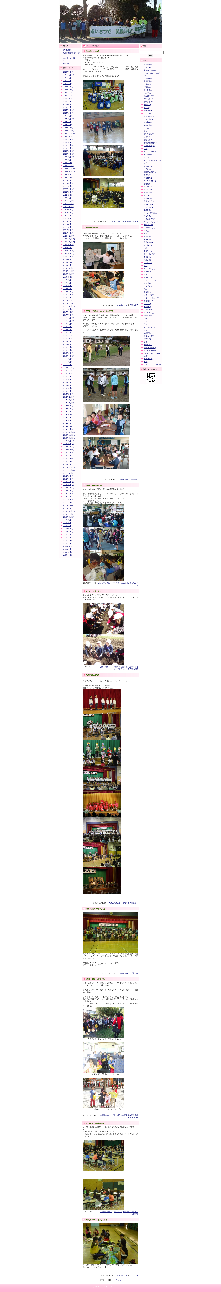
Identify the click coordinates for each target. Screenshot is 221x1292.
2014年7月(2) (68, 411)
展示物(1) (147, 307)
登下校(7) (147, 272)
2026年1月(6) (68, 90)
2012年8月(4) (68, 479)
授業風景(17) (148, 236)
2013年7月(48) (68, 447)
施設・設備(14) (149, 269)
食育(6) (146, 324)
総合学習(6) (148, 315)
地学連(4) (147, 105)
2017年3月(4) (68, 327)
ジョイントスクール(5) (152, 365)
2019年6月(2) (68, 286)
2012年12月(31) (69, 467)
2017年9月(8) (68, 309)
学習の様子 (116, 583)
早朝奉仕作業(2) (150, 70)
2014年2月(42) (68, 426)
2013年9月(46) (68, 441)
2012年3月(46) (68, 493)
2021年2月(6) (68, 230)
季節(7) (146, 231)
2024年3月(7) (68, 122)
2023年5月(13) (68, 151)
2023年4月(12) (68, 154)
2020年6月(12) (68, 254)
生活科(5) (147, 169)
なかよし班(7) (149, 321)
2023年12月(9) (68, 131)
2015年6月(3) (68, 385)
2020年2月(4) (68, 262)
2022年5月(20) (68, 186)
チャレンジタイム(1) (151, 222)
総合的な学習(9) (150, 348)
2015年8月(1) (68, 379)
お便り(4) (147, 239)
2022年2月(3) (68, 195)
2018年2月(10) (68, 294)
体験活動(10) (148, 99)
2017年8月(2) (68, 312)
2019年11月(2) (68, 271)
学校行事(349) (149, 102)
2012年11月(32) (69, 470)
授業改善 (134, 221)
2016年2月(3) (68, 362)
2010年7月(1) (68, 526)
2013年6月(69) (68, 450)
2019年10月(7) (68, 274)
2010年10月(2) (68, 517)
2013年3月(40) (68, 458)
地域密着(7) (148, 333)
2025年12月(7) (68, 92)
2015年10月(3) (68, 373)
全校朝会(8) (148, 198)
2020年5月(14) (68, 256)
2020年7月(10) (68, 251)
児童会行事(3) (149, 295)
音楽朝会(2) (148, 178)
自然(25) (147, 175)
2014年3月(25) (68, 423)
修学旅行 (66, 63)
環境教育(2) (148, 210)
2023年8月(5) (68, 142)
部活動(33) (148, 166)
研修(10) (147, 137)
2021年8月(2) (68, 213)
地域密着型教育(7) (150, 143)
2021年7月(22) (68, 215)
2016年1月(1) (68, 365)
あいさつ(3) (148, 190)
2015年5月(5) (68, 388)
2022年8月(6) (68, 177)
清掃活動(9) (148, 140)
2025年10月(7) (68, 98)
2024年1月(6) (68, 128)
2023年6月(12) (68, 148)
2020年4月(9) (68, 259)
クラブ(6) (147, 113)
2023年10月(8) (68, 136)
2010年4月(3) (68, 534)
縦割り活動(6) (149, 134)
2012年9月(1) (68, 476)
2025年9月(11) (68, 101)
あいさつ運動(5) (150, 151)
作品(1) (146, 248)
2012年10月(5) (68, 473)
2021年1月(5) (68, 233)
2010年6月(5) (68, 529)
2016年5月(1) (68, 353)
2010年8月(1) (68, 523)
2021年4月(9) (68, 224)
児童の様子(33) (149, 219)
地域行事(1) (148, 345)
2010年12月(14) (69, 511)
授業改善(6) (148, 192)
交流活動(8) (148, 64)
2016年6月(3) (68, 350)
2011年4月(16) (68, 499)
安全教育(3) (148, 90)
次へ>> (120, 1280)
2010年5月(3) (68, 532)
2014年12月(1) (68, 397)
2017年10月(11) (69, 306)
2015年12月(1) (68, 368)
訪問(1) (146, 318)
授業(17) (147, 289)
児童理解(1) (148, 283)
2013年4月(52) (68, 455)
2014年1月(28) (68, 429)
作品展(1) (147, 93)
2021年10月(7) (68, 207)
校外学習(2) (148, 84)
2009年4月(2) (68, 555)
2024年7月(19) (68, 119)
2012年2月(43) (68, 496)
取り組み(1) (148, 292)
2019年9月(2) (68, 277)
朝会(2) (146, 131)
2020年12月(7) (68, 236)
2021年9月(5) (68, 210)
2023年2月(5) (68, 160)
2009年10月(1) (68, 546)
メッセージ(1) (149, 313)
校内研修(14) (148, 207)
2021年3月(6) (68, 227)
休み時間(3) (148, 125)
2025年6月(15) (68, 110)
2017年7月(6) (68, 315)
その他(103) (148, 187)
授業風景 (134, 1212)
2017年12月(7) (68, 300)
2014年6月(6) (68, 414)
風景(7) (146, 266)
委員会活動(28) (149, 146)
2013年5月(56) (68, 452)
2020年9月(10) (68, 245)
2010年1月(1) (68, 543)
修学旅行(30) (148, 225)
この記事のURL (114, 221)
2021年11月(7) (68, 204)
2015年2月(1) (68, 394)
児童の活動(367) (150, 116)
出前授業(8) (148, 81)
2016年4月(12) (68, 356)
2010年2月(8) (68, 540)
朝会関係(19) (148, 301)
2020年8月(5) (68, 248)
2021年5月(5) (68, 221)
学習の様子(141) (150, 201)
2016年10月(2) (68, 338)
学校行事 (117, 667)
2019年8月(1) (68, 280)
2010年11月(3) (68, 514)
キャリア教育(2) (150, 181)
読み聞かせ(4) (149, 96)
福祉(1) (146, 274)
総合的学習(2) (149, 359)
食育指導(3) (148, 78)
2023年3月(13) (68, 157)
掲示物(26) (148, 245)
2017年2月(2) (68, 330)
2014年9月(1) (68, 406)
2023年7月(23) (68, 145)
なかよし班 (125, 669)
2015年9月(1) (68, 376)
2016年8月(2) (68, 344)
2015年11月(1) (68, 370)
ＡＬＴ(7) (147, 216)
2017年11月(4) (68, 303)
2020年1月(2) (68, 265)
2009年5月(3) (68, 552)
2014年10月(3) (68, 403)
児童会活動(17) (149, 228)
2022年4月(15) (68, 189)
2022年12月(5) (68, 166)
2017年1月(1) (68, 332)
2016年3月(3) (68, 359)
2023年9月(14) (68, 139)
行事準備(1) (148, 87)
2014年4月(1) (68, 420)
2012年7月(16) (68, 482)
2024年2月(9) (68, 125)
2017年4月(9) (68, 324)
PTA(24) (147, 108)
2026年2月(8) (68, 87)
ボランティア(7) (150, 280)
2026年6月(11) (68, 75)
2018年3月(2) (68, 292)
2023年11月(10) (69, 133)
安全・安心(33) (149, 254)
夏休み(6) (147, 257)
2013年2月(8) (68, 461)
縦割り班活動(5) (150, 351)
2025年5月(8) (68, 113)
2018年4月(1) (68, 289)
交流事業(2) (148, 310)
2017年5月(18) (68, 321)
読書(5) (146, 342)
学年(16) (147, 157)
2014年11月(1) (68, 400)
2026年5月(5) (68, 78)
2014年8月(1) (68, 409)
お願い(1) (147, 260)
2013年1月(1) (68, 464)
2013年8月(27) (68, 444)
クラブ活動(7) (149, 286)
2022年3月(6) (68, 192)
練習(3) (146, 163)
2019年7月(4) (68, 283)
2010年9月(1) (68, 520)
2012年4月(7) (68, 491)
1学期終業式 (67, 50)
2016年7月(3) (68, 347)
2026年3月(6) (68, 84)
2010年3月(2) (68, 537)
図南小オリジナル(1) (151, 327)
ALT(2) (146, 128)
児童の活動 (134, 669)
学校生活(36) (148, 242)
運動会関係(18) (149, 154)
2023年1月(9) (68, 163)
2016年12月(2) (68, 335)
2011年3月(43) (68, 502)
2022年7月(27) (68, 180)
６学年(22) (148, 277)
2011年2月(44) (68, 505)
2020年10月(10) (69, 242)
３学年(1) (147, 339)
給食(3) (146, 330)
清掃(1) (146, 149)
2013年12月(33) (69, 432)
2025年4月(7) (68, 116)
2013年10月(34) (69, 438)
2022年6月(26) (68, 183)
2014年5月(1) (68, 417)
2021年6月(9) (68, 218)
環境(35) (147, 233)
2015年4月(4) (68, 391)
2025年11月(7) (68, 95)
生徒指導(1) (148, 184)
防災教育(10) (148, 119)
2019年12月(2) (68, 268)
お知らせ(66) (148, 204)
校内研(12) (148, 263)
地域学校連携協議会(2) (152, 160)
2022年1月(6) (68, 198)
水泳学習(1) (148, 67)
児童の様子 (127, 221)
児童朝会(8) (148, 122)
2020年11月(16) (69, 239)
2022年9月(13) (68, 174)
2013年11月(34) (69, 435)
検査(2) (146, 362)
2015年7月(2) (68, 382)
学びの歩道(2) (149, 336)
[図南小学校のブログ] (110, 42)
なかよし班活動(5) (150, 213)
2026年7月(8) (68, 72)
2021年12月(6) (68, 201)
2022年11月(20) (69, 169)
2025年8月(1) (68, 104)
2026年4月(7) (68, 81)
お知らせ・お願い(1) (151, 298)
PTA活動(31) (148, 195)
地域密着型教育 (127, 1115)
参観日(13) (148, 251)
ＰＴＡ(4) (147, 304)
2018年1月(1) (68, 297)
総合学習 (134, 479)
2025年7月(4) (68, 107)
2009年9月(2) (68, 549)
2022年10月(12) (69, 172)
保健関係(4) (148, 111)
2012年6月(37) (68, 485)
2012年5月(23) (68, 488)
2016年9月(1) (68, 341)
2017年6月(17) (68, 318)
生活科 (131, 667)
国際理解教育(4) (150, 172)
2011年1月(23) (68, 508)
